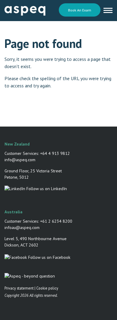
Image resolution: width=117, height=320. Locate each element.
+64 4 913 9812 (55, 153)
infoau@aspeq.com (22, 227)
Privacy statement (19, 288)
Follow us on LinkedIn (46, 188)
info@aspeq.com (19, 159)
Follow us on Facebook (48, 257)
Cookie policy (47, 288)
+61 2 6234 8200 (56, 221)
